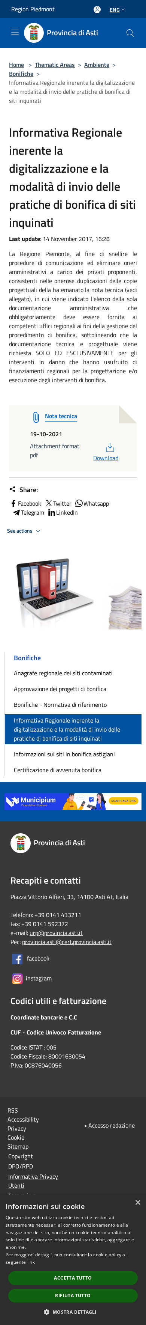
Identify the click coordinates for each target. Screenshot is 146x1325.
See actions (20, 531)
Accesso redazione (111, 1125)
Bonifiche (21, 73)
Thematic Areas (55, 64)
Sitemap (17, 1146)
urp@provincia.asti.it (56, 932)
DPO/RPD (20, 1166)
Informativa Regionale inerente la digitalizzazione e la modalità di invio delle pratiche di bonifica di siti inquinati (67, 729)
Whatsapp (96, 503)
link (31, 1262)
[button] (72, 1311)
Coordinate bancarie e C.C (43, 1017)
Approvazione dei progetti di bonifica (60, 688)
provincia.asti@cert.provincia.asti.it (67, 941)
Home (16, 64)
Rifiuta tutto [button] (73, 1295)
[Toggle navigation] (14, 32)
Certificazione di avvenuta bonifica (57, 769)
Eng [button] (115, 10)
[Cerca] (130, 33)
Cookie (15, 1137)
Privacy (16, 1128)
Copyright (20, 1156)
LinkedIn (67, 512)
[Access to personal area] (97, 9)
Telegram (32, 512)
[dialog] (73, 1260)
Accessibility (23, 1119)
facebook (38, 958)
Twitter (62, 503)
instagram (39, 978)
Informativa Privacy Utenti (33, 1181)
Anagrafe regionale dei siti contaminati (63, 673)
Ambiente (96, 64)
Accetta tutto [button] (73, 1278)
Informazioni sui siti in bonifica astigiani (64, 754)
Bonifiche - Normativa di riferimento (60, 704)
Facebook (29, 503)
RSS (12, 1110)
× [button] (137, 1203)
